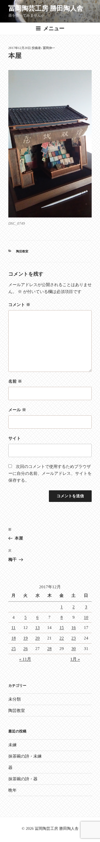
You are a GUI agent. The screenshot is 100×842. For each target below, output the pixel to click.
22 (61, 638)
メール (17, 410)
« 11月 (25, 659)
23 (73, 638)
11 (13, 627)
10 (86, 617)
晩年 (12, 790)
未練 (12, 745)
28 (49, 648)
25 (13, 648)
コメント (19, 304)
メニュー (53, 28)
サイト (14, 438)
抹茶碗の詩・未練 (25, 756)
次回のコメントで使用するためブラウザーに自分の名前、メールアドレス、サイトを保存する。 (50, 473)
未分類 (14, 699)
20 (37, 638)
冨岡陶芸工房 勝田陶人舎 (45, 8)
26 (25, 648)
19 (25, 638)
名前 (15, 381)
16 (73, 627)
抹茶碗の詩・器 (23, 779)
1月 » (75, 659)
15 (61, 627)
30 (73, 648)
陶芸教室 (22, 251)
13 (37, 627)
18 (13, 638)
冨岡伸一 (49, 48)
